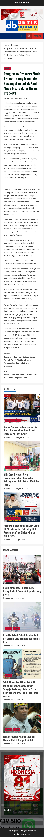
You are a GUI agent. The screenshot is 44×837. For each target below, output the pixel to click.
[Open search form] (21, 36)
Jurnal (16, 730)
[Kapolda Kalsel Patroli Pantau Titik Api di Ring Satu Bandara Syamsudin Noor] (22, 617)
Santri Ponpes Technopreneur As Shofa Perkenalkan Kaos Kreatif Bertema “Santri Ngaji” (20, 430)
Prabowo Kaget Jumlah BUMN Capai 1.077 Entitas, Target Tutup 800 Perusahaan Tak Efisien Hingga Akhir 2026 (21, 531)
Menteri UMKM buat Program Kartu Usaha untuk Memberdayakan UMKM (20, 374)
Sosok (16, 628)
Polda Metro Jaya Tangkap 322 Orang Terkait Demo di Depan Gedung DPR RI (22, 591)
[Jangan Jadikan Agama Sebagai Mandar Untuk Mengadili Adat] (22, 718)
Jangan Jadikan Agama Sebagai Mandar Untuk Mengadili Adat (19, 738)
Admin (6, 98)
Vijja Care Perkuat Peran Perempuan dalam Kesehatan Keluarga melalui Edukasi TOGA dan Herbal (21, 480)
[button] (3, 36)
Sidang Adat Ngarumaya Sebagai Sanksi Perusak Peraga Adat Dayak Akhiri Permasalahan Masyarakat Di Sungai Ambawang (19, 359)
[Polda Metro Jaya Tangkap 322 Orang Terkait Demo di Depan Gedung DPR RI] (22, 569)
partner (37, 36)
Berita (9, 420)
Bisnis (7, 68)
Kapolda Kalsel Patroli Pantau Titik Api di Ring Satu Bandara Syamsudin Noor (21, 638)
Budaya (25, 468)
